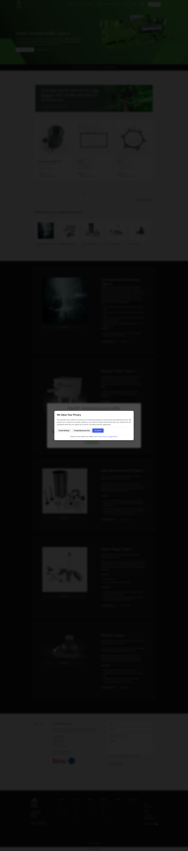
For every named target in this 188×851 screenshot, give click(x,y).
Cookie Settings (64, 430)
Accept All (98, 430)
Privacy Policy (102, 436)
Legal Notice (113, 436)
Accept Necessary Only (82, 430)
